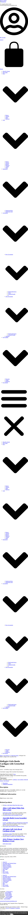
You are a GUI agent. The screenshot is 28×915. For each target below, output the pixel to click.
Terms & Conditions (7, 866)
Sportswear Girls (9, 211)
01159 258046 (8, 892)
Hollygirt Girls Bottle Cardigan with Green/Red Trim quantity (13, 775)
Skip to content (3, 0)
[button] (14, 412)
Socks (9, 292)
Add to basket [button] (8, 843)
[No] (13, 914)
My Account (2, 37)
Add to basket (3, 778)
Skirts (6, 167)
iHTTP (7, 908)
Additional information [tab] (8, 784)
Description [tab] (5, 783)
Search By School (6, 864)
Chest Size (2, 774)
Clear (14, 774)
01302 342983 (8, 894)
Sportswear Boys (9, 210)
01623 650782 (8, 895)
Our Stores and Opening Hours (9, 863)
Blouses (7, 164)
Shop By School (6, 71)
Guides (6, 380)
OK (11, 914)
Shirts (6, 117)
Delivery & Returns (7, 865)
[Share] (3, 909)
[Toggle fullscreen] (1, 909)
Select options (8, 812)
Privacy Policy (6, 873)
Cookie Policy (6, 868)
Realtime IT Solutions (15, 908)
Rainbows (7, 381)
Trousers (7, 116)
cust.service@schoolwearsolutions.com (8, 901)
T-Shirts (7, 166)
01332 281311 (9, 891)
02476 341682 (8, 897)
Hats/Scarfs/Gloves (12, 291)
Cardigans (15, 779)
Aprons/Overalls (11, 294)
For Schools (5, 382)
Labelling (7, 336)
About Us (5, 862)
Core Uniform (20, 779)
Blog (4, 870)
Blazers (7, 115)
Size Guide (5, 72)
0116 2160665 (7, 898)
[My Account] (14, 35)
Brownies (7, 379)
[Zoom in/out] (0, 909)
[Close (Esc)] (4, 909)
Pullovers (7, 118)
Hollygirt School (14, 755)
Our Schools (6, 755)
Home (1, 755)
